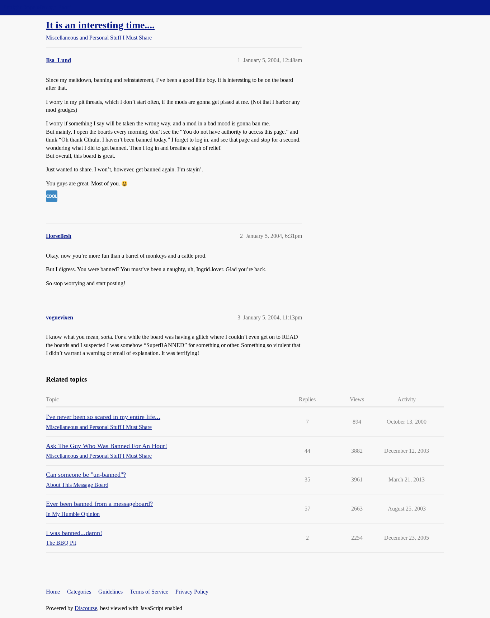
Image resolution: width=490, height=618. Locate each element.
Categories (79, 592)
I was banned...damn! (74, 532)
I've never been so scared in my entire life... (103, 416)
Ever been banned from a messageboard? (99, 503)
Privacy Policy (191, 592)
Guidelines (110, 592)
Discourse (86, 608)
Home (53, 592)
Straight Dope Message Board (38, 7)
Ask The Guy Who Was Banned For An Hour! (106, 445)
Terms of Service (149, 592)
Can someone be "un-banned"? (86, 474)
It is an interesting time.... (100, 25)
